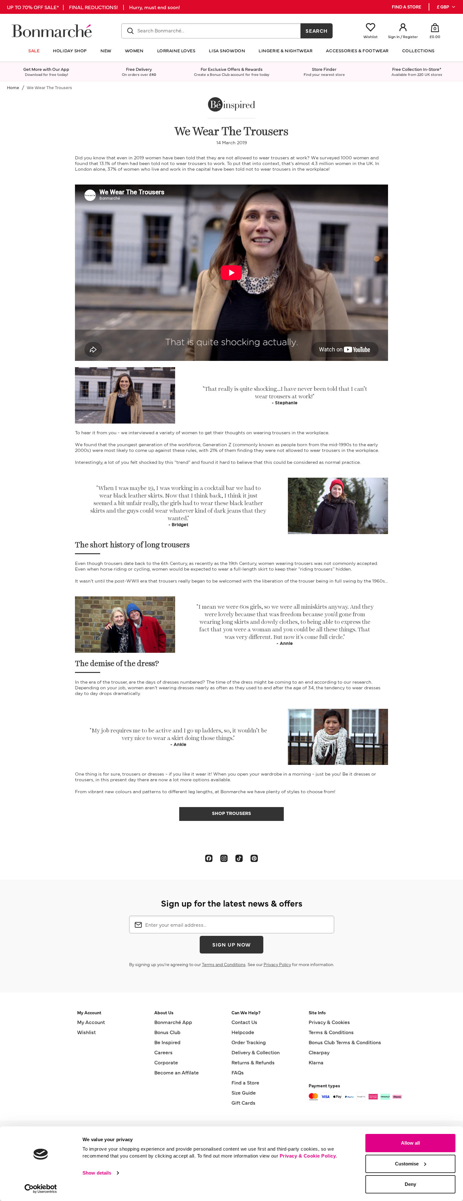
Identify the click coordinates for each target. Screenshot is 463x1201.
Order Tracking (249, 1042)
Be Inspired (167, 1042)
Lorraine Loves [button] (176, 51)
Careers (163, 1052)
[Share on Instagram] (224, 858)
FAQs (238, 1072)
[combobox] (211, 30)
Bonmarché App (173, 1021)
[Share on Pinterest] (254, 858)
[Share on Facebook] (209, 858)
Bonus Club (167, 1031)
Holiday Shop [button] (70, 51)
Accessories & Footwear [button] (357, 51)
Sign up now (231, 944)
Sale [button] (33, 51)
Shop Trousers (231, 813)
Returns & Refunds (253, 1062)
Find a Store (245, 1082)
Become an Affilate (176, 1072)
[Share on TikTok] (239, 858)
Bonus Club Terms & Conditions (345, 1042)
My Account (91, 1021)
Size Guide (244, 1092)
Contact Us (244, 1021)
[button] (446, 7)
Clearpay (319, 1052)
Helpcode (243, 1031)
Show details (97, 1172)
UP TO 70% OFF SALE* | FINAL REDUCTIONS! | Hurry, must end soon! (93, 6)
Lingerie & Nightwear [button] (285, 51)
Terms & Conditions (331, 1031)
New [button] (105, 51)
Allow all (410, 1143)
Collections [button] (418, 51)
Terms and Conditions (224, 964)
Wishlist (86, 1031)
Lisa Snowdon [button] (227, 51)
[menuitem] (446, 7)
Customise (407, 1163)
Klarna (316, 1062)
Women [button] (134, 51)
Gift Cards (243, 1102)
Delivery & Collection (256, 1052)
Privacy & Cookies (329, 1021)
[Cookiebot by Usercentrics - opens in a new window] (40, 1188)
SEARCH (317, 30)
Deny (410, 1184)
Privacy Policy (277, 964)
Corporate (166, 1062)
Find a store (406, 7)
